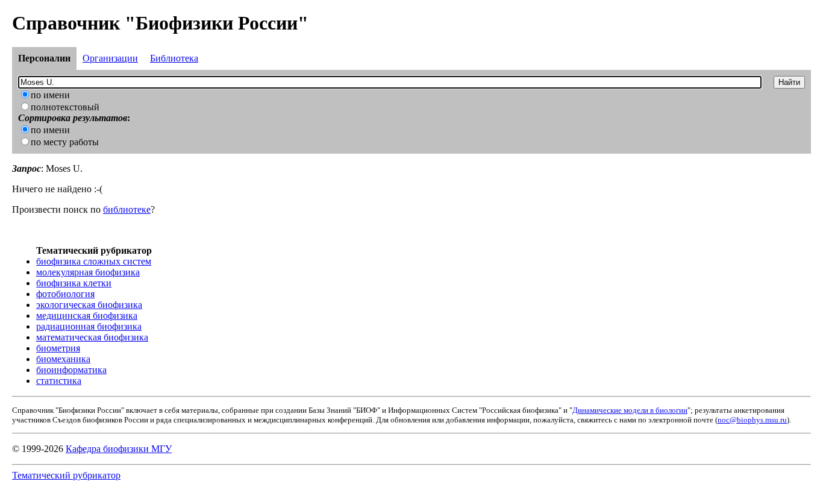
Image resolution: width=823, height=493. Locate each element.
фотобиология (65, 294)
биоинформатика (71, 370)
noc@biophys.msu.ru (752, 419)
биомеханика (63, 359)
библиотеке (127, 209)
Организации (110, 58)
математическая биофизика (92, 337)
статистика (58, 380)
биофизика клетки (73, 283)
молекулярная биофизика (88, 272)
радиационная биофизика (89, 326)
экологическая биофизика (89, 305)
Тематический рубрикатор (66, 475)
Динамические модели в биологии (629, 410)
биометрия (58, 348)
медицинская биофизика (86, 315)
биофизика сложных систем (93, 261)
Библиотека (174, 58)
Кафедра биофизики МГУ (119, 449)
